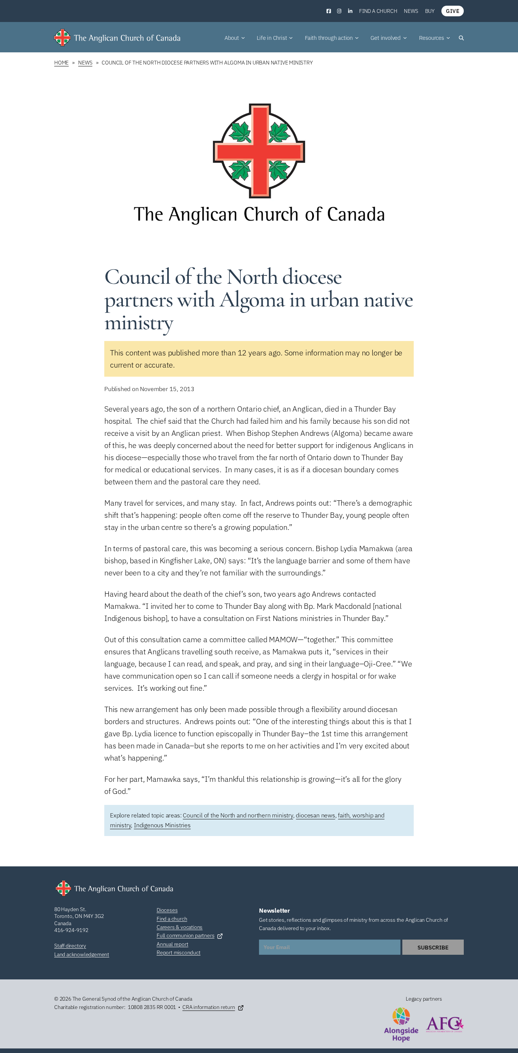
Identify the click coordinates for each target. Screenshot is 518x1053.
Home (61, 62)
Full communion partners (185, 935)
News (411, 11)
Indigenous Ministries (162, 825)
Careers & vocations (179, 927)
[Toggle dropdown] (243, 38)
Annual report (172, 944)
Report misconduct (179, 952)
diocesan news (315, 815)
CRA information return (208, 1007)
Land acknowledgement (81, 954)
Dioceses (167, 910)
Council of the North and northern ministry (238, 815)
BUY (430, 11)
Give (452, 11)
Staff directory (70, 945)
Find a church (378, 11)
